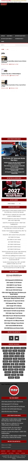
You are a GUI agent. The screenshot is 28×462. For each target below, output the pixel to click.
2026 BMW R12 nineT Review (14, 285)
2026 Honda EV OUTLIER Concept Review (14, 310)
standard (10, 369)
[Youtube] (17, 338)
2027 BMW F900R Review (14, 242)
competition (21, 350)
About (8, 2)
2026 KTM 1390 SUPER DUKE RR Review (11, 409)
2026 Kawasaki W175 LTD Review (9, 404)
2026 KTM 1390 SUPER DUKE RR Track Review (13, 406)
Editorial (15, 2)
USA (22, 374)
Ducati (18, 353)
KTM (10, 361)
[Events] (4, 58)
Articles (3, 35)
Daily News (9, 35)
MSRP (12, 364)
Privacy (11, 2)
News (17, 364)
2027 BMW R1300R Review (14, 249)
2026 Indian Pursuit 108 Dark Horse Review (14, 315)
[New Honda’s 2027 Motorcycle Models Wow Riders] (14, 155)
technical (7, 374)
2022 (3, 348)
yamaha (17, 377)
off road (22, 364)
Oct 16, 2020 (6, 75)
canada (15, 350)
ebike (23, 353)
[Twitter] (11, 338)
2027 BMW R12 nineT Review (14, 239)
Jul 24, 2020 (5, 88)
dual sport (11, 353)
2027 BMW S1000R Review (14, 244)
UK (18, 374)
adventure (16, 348)
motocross (16, 361)
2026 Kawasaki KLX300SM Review (14, 280)
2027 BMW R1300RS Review (14, 246)
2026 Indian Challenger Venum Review (14, 323)
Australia (23, 348)
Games (2, 41)
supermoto (7, 372)
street (16, 369)
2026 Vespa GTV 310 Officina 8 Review (14, 320)
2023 (7, 348)
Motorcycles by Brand (6, 38)
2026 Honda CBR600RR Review (14, 275)
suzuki (21, 372)
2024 (11, 348)
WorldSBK (11, 377)
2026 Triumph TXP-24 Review (14, 306)
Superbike (22, 369)
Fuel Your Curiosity (14, 271)
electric (6, 356)
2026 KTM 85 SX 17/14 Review (14, 287)
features (17, 356)
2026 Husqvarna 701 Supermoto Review (14, 301)
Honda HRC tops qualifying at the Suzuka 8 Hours (14, 255)
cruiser (5, 353)
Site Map (23, 453)
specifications (17, 366)
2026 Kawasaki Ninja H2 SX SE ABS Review (14, 308)
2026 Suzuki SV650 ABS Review (14, 290)
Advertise (3, 451)
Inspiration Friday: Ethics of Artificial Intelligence (11, 73)
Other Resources (19, 38)
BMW (10, 350)
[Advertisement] (14, 20)
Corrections (4, 453)
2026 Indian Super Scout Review (14, 313)
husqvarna (21, 358)
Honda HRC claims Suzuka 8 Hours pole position (14, 234)
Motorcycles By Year (20, 35)
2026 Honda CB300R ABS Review (14, 325)
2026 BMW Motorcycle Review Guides (14, 328)
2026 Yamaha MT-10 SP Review (14, 318)
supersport (15, 372)
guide (22, 356)
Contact (19, 2)
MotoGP (22, 361)
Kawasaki (5, 361)
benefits (5, 350)
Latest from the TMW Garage (14, 139)
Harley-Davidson (7, 358)
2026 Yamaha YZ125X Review (14, 282)
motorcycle (6, 364)
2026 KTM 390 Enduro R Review (9, 411)
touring (14, 374)
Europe (11, 356)
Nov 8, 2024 (5, 64)
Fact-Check (11, 453)
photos (5, 366)
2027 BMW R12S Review (14, 237)
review (10, 366)
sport (5, 369)
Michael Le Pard (14, 64)
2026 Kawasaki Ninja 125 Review (14, 303)
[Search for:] (7, 45)
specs (23, 366)
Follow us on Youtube (6, 447)
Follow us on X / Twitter (6, 445)
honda (15, 358)
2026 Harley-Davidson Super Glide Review (12, 401)
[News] (4, 71)
